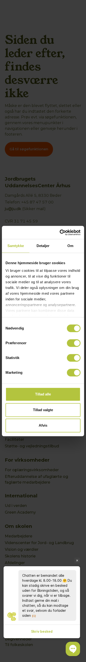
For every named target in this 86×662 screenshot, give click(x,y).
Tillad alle (43, 394)
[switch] (74, 343)
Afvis (43, 425)
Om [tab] (70, 246)
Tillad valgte (43, 410)
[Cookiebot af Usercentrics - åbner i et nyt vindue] (61, 232)
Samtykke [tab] (15, 246)
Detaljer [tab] (43, 246)
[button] (73, 649)
